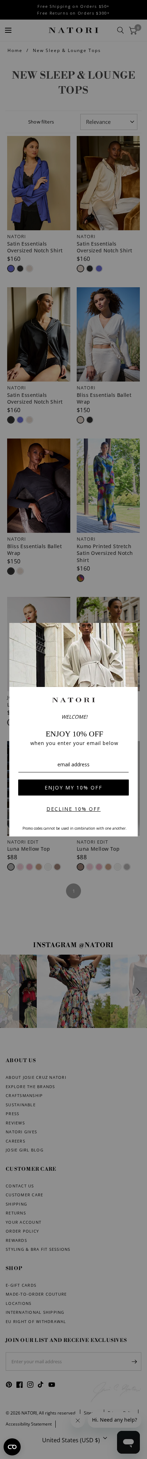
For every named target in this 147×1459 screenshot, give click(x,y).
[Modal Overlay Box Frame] (73, 729)
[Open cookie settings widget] (12, 1446)
